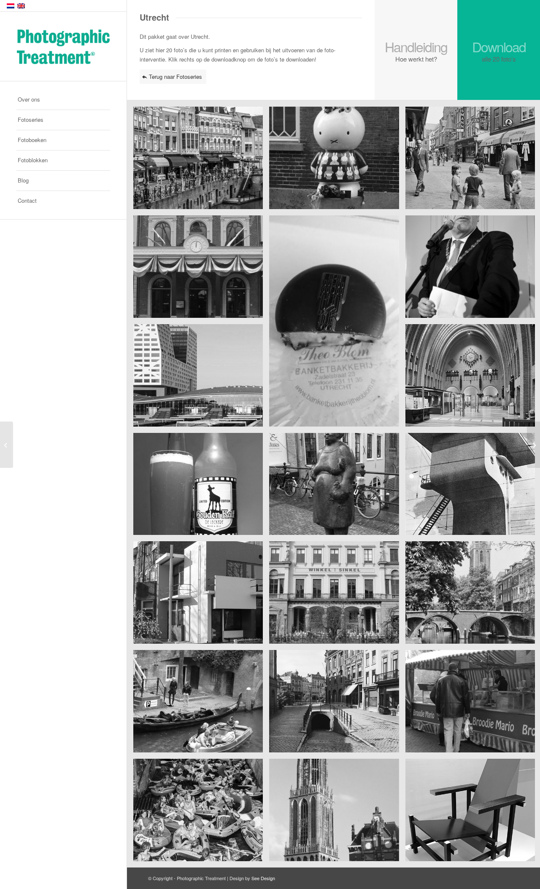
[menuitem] (63, 100)
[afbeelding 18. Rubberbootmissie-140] (201, 813)
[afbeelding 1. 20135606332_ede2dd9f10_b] (201, 161)
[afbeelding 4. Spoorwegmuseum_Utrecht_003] (201, 269)
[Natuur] (533, 445)
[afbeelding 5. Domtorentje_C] (337, 324)
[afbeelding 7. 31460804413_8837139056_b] (201, 378)
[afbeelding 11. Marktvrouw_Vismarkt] (337, 487)
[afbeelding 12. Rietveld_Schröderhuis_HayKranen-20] (201, 595)
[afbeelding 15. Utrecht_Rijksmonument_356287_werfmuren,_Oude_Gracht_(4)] (201, 704)
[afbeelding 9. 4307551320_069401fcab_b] (201, 487)
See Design (263, 878)
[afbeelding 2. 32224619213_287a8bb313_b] (337, 161)
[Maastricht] (6, 445)
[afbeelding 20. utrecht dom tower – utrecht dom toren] (337, 813)
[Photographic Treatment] (63, 47)
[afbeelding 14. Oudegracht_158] (337, 595)
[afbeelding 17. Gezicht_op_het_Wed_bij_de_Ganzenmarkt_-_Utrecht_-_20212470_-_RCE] (337, 704)
